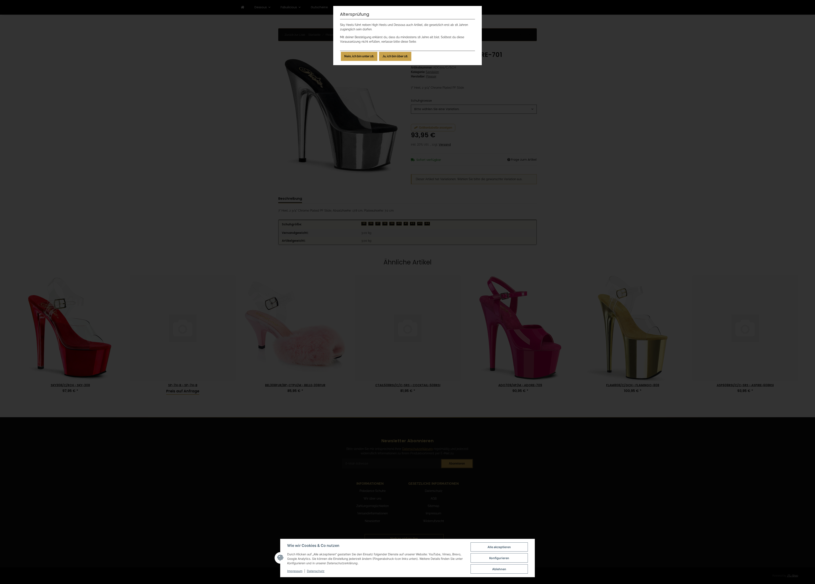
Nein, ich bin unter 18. (359, 56)
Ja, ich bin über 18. (395, 56)
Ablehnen (499, 569)
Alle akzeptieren (499, 547)
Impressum (294, 571)
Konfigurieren (499, 558)
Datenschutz (316, 571)
